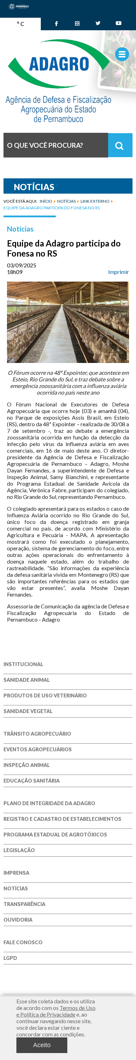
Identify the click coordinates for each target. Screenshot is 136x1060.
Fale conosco (23, 942)
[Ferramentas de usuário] (108, 267)
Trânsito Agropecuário (37, 733)
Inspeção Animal (26, 765)
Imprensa (16, 873)
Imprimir (118, 271)
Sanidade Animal (26, 680)
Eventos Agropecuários (37, 749)
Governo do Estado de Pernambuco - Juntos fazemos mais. (68, 80)
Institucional (23, 664)
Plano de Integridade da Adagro (49, 803)
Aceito (42, 1045)
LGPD (10, 958)
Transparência (24, 904)
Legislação (19, 850)
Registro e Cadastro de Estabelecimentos (62, 819)
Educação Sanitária (31, 780)
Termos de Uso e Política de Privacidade (56, 1011)
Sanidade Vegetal (28, 711)
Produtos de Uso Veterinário (45, 695)
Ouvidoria (17, 919)
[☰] (122, 54)
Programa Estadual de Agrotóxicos (55, 834)
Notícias (20, 229)
